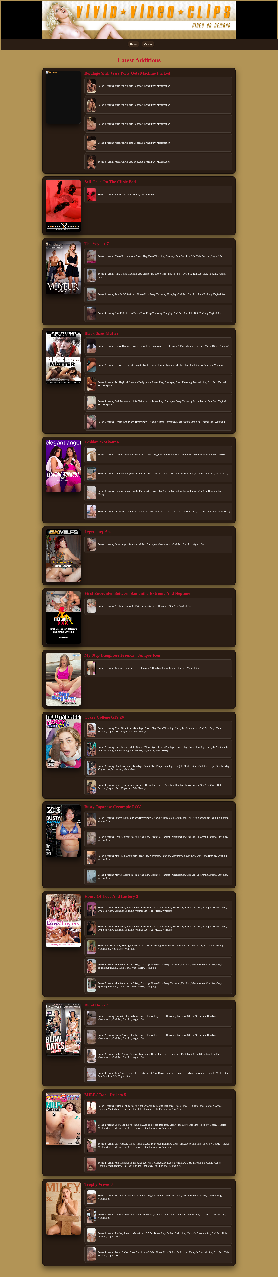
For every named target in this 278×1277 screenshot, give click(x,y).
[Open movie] (63, 97)
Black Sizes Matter (101, 333)
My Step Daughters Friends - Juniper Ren (122, 655)
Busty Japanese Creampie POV (112, 806)
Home (133, 44)
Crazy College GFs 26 (104, 717)
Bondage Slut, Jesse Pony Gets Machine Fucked (127, 73)
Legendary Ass (97, 531)
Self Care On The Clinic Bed (110, 181)
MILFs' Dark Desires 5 (105, 1094)
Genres (148, 44)
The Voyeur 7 (96, 243)
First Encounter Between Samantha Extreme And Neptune (137, 593)
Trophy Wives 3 (98, 1184)
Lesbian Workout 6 (101, 442)
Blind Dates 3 (96, 1005)
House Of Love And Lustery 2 (111, 896)
